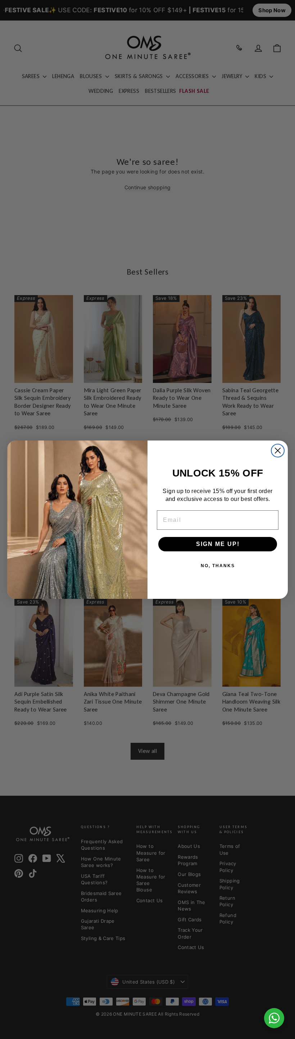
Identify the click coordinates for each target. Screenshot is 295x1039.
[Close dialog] (277, 450)
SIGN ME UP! (218, 544)
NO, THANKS (218, 565)
